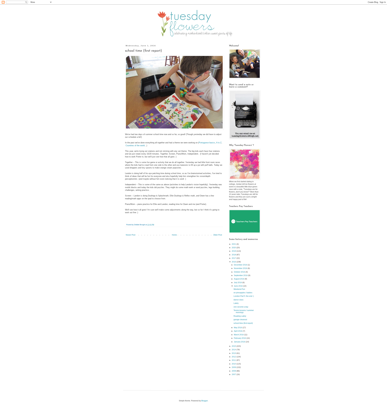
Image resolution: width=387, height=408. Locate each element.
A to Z (218, 142)
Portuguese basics (207, 142)
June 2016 (238, 286)
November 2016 (241, 268)
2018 (234, 255)
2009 (234, 367)
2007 (234, 374)
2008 (234, 371)
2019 (234, 251)
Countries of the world (135, 145)
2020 (234, 248)
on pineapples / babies (243, 293)
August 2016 (239, 279)
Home (174, 235)
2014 (234, 350)
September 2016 (241, 275)
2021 (234, 244)
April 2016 (238, 331)
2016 (234, 262)
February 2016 (240, 338)
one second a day (241, 307)
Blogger (204, 401)
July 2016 (238, 282)
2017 (234, 258)
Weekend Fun (239, 289)
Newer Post (130, 235)
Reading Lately (240, 316)
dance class (238, 300)
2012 (234, 357)
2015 (234, 346)
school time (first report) (243, 323)
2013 (234, 353)
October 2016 (240, 272)
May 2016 (238, 328)
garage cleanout (240, 320)
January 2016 (240, 342)
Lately (236, 303)
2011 (234, 360)
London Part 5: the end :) (244, 296)
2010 (234, 364)
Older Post (217, 235)
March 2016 (239, 335)
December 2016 (241, 265)
